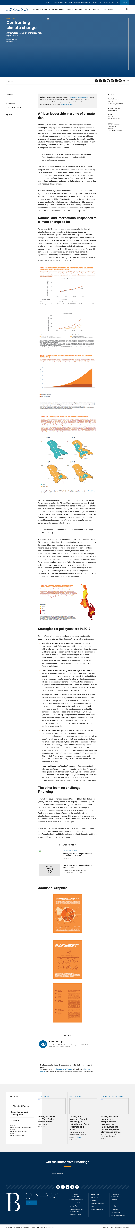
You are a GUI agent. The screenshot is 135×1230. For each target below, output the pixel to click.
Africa (110, 114)
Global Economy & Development (114, 109)
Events (54, 2)
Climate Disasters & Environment (115, 104)
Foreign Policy (74, 1206)
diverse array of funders (64, 1069)
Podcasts (114, 1209)
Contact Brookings (97, 1209)
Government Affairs (118, 1215)
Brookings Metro (75, 1215)
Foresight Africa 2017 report (78, 97)
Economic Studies (75, 1203)
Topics (103, 9)
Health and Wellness (91, 9)
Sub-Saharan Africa (114, 118)
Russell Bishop (11, 39)
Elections (78, 9)
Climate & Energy (113, 99)
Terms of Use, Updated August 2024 (42, 1227)
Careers (93, 1200)
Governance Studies (76, 1200)
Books (113, 1206)
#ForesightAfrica (66, 104)
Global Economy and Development (114, 125)
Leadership (94, 1197)
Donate (124, 2)
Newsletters (97, 2)
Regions (110, 9)
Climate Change (113, 103)
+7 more (78, 1137)
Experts (47, 2)
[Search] (127, 9)
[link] (21, 1106)
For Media (107, 2)
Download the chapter (15, 107)
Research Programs (65, 2)
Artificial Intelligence (56, 9)
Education (69, 9)
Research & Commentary (82, 2)
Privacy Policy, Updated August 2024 (17, 1227)
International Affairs (39, 9)
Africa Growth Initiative (115, 130)
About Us (115, 2)
